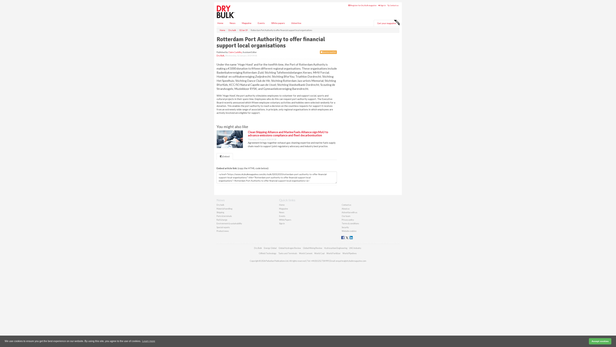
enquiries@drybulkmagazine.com (351, 261)
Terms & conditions (350, 223)
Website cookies (349, 231)
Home (220, 23)
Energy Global (270, 248)
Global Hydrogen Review (289, 248)
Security (345, 227)
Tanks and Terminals (287, 253)
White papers (278, 23)
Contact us (394, 5)
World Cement (305, 253)
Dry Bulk (220, 55)
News (281, 212)
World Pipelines (349, 253)
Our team (346, 216)
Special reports (223, 227)
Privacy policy (348, 219)
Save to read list (329, 52)
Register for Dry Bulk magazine (363, 5)
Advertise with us (349, 212)
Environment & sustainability (229, 223)
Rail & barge (222, 219)
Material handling (224, 208)
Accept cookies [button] (600, 341)
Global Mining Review (312, 248)
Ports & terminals (224, 216)
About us (346, 208)
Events (261, 23)
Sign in (383, 5)
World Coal (319, 253)
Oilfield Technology (267, 253)
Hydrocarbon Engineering (335, 248)
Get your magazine (386, 23)
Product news (223, 231)
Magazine (246, 23)
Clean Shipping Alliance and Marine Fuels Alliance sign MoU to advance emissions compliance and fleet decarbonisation (288, 133)
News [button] (232, 23)
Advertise (296, 23)
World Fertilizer (333, 253)
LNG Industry (355, 248)
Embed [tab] (226, 156)
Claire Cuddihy (235, 52)
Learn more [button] (148, 341)
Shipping (220, 212)
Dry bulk (220, 205)
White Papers (285, 219)
